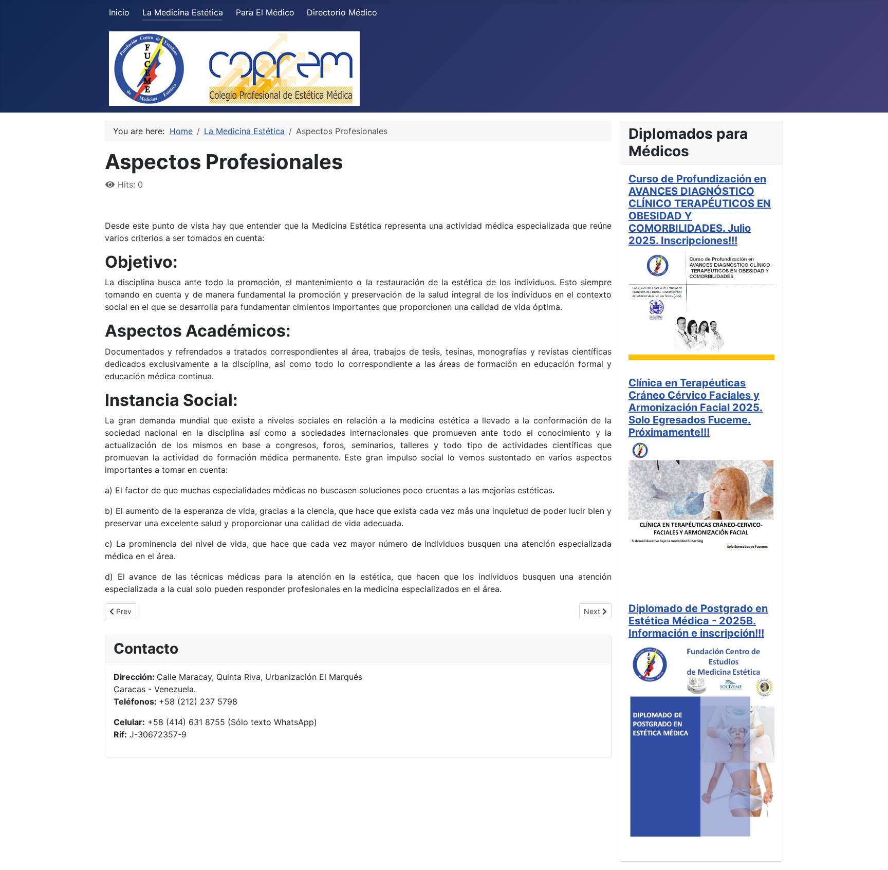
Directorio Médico (342, 12)
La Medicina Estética (182, 12)
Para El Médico (265, 12)
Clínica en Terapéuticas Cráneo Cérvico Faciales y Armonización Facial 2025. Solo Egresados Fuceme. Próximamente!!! (695, 407)
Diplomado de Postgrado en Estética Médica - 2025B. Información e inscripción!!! (698, 620)
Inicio (119, 12)
